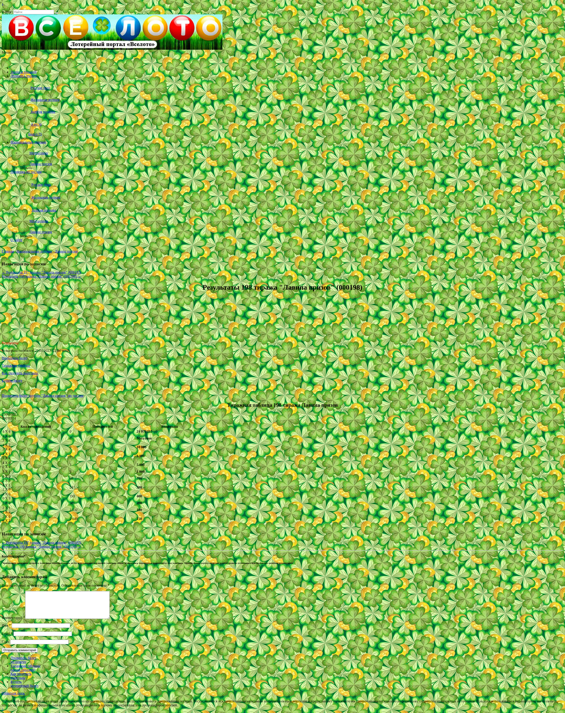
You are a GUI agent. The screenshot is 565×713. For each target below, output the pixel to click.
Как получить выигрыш (20, 373)
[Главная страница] (17, 68)
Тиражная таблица (16, 365)
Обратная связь (13, 693)
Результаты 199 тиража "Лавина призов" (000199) (41, 276)
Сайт (5, 642)
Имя (6, 625)
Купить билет (12, 380)
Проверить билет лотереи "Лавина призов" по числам (42, 395)
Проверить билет (15, 358)
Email (7, 633)
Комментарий (13, 618)
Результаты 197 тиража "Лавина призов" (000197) (41, 272)
